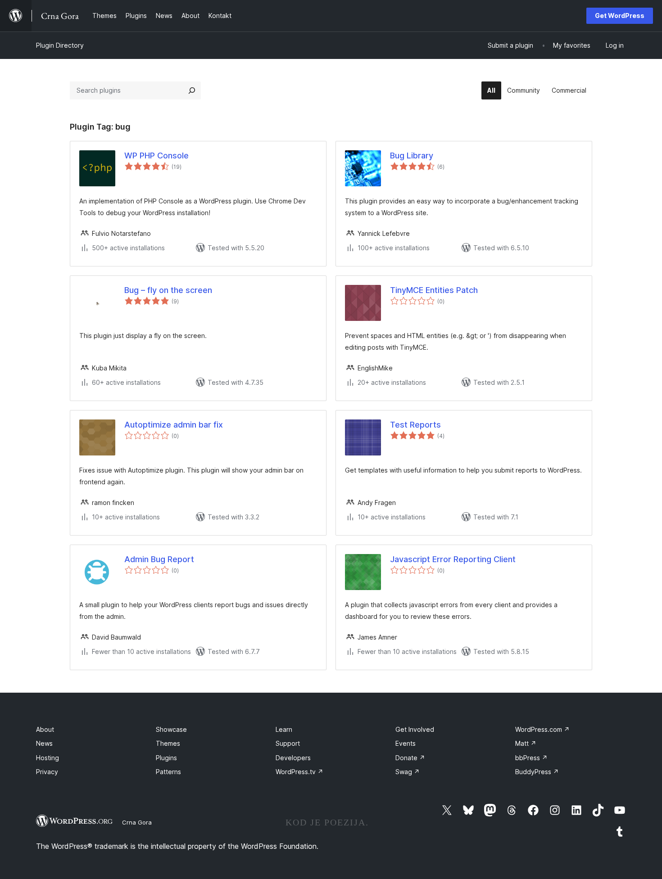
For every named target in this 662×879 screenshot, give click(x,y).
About (45, 729)
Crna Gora (137, 822)
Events (405, 743)
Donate (410, 758)
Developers (293, 758)
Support (288, 743)
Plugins (166, 758)
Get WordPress (619, 15)
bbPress (531, 758)
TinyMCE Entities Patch (434, 290)
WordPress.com (542, 729)
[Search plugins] (192, 90)
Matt (525, 743)
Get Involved (414, 729)
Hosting (47, 758)
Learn (284, 729)
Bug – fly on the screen (168, 290)
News (44, 743)
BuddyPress (537, 771)
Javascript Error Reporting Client (453, 559)
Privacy (47, 771)
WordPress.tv (299, 771)
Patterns (168, 771)
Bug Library (411, 155)
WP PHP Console (156, 155)
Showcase (171, 729)
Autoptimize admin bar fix (173, 424)
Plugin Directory (60, 45)
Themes (168, 743)
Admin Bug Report (159, 559)
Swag (407, 771)
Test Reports (415, 424)
